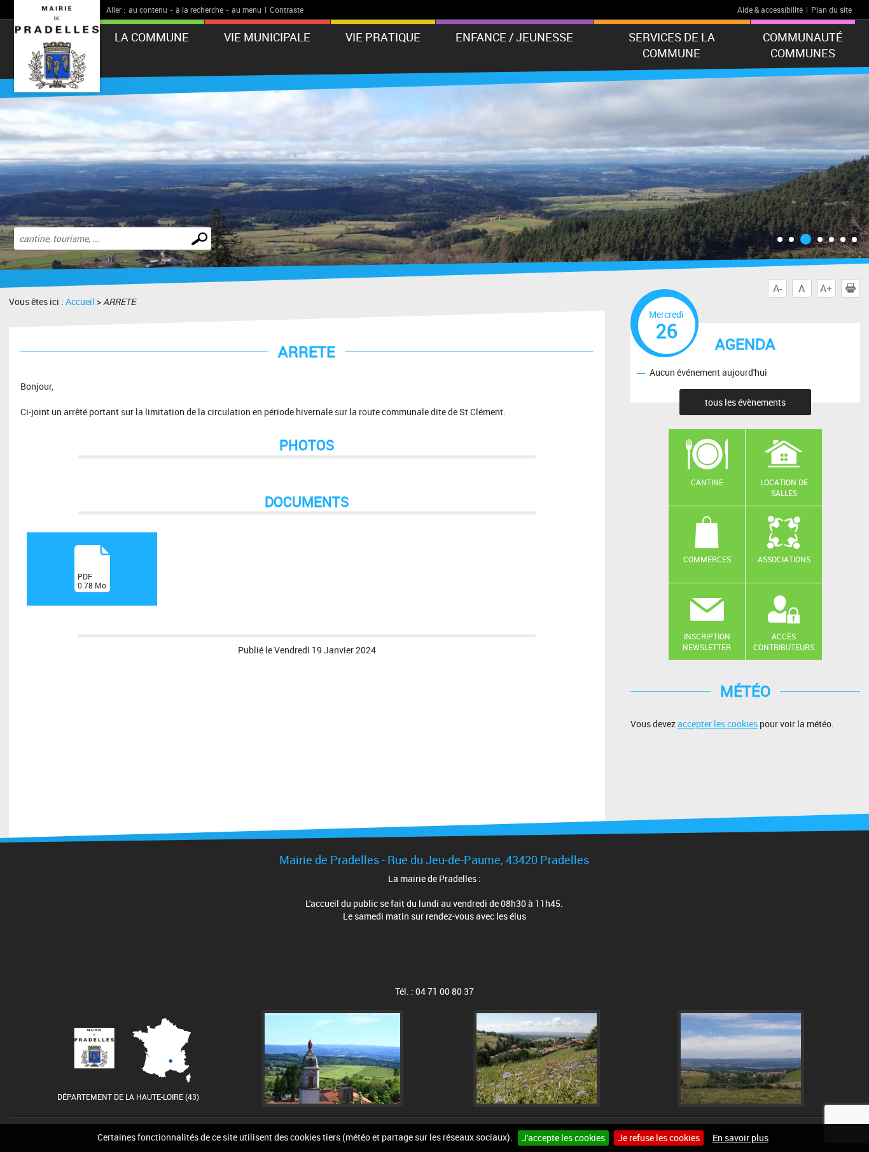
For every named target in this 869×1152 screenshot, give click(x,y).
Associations (784, 559)
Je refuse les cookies (659, 1138)
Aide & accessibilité (770, 9)
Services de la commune (672, 44)
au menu (246, 9)
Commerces (707, 559)
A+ (826, 288)
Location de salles (784, 487)
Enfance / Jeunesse (514, 37)
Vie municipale (267, 37)
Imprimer (859, 288)
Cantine (707, 482)
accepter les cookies (718, 724)
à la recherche (199, 9)
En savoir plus (740, 1138)
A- (777, 288)
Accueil (80, 301)
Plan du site (831, 9)
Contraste (286, 9)
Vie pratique (383, 37)
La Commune (152, 37)
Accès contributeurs (783, 641)
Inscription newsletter (707, 641)
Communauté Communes (803, 44)
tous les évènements (745, 402)
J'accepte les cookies (563, 1138)
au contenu (148, 9)
